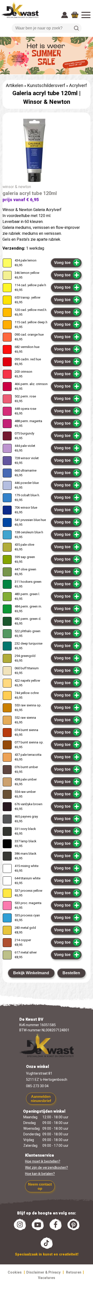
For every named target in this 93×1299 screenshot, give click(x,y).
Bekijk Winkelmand (31, 973)
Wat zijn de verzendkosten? (46, 1167)
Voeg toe (62, 262)
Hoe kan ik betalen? (40, 1173)
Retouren (73, 1272)
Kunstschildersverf (46, 85)
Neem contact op (40, 1186)
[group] (46, 151)
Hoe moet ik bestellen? (42, 1161)
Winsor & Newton (46, 102)
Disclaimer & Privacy (43, 1272)
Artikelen (14, 85)
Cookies (15, 1272)
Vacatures (46, 1277)
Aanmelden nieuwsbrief (41, 1098)
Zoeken (76, 28)
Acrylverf (78, 85)
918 (75, 16)
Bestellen (71, 973)
